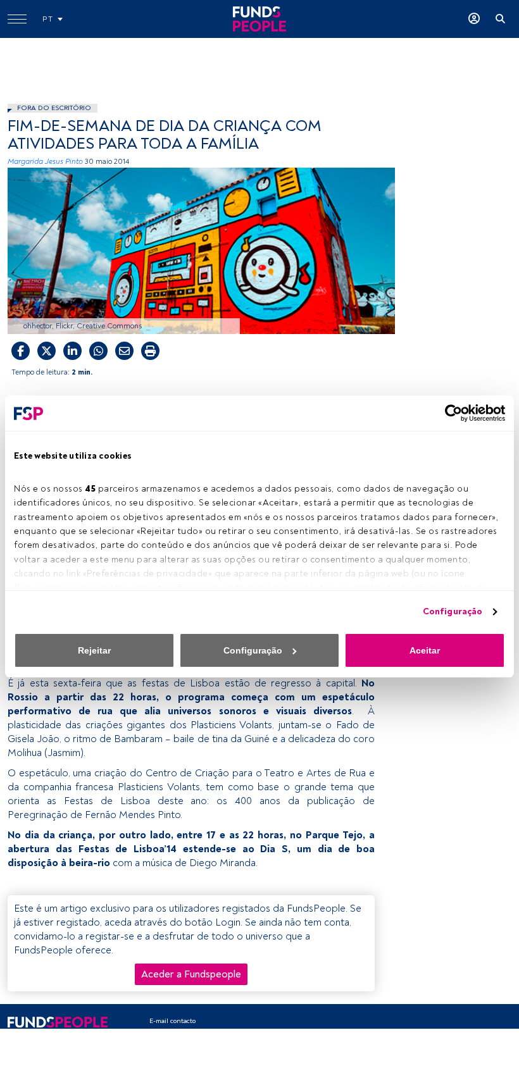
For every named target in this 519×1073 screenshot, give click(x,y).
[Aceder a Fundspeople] (474, 19)
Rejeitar (94, 650)
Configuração (452, 611)
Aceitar (425, 650)
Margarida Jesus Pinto (45, 161)
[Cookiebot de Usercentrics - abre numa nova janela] (449, 413)
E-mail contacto (172, 1021)
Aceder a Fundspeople (191, 974)
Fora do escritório (54, 108)
